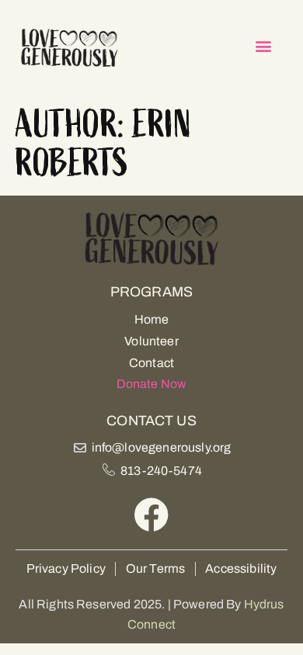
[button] (264, 46)
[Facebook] (151, 514)
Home (151, 319)
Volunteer (151, 341)
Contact (151, 362)
